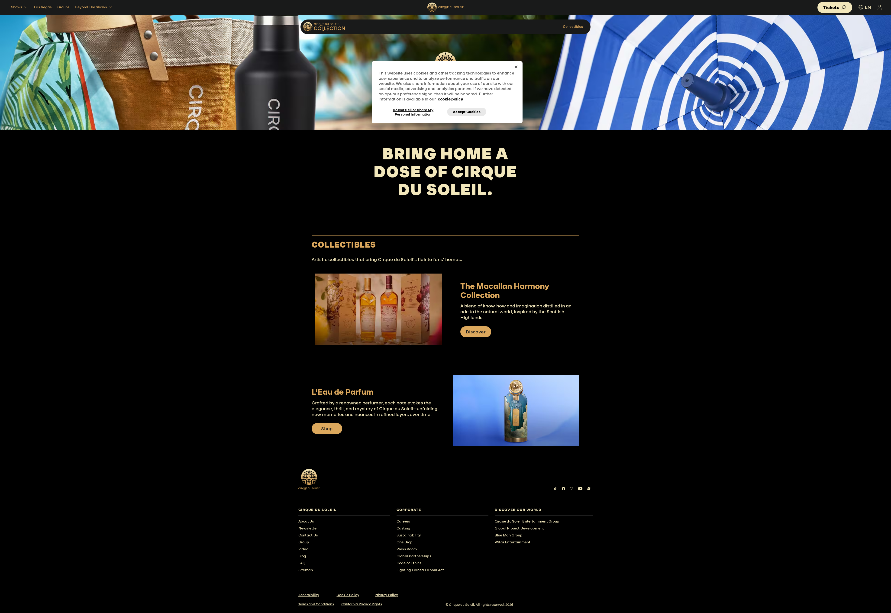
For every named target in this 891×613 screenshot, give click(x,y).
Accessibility (308, 595)
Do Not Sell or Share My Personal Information (413, 112)
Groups (63, 7)
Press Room (407, 549)
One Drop (405, 542)
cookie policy (450, 99)
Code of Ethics (409, 563)
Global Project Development (519, 528)
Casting (403, 528)
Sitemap (305, 570)
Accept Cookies (467, 112)
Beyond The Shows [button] (91, 7)
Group (303, 542)
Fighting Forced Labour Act (420, 570)
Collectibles (573, 26)
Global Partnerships (414, 556)
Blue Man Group (509, 535)
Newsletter (308, 528)
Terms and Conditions (316, 604)
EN (868, 7)
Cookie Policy (347, 595)
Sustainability (409, 535)
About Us (306, 521)
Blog (302, 556)
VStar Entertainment (512, 542)
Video (303, 549)
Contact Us (308, 535)
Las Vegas (43, 7)
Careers (403, 521)
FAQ (302, 563)
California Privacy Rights (361, 604)
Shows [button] (16, 7)
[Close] (516, 67)
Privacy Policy (386, 595)
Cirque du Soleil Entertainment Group (527, 521)
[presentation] (344, 510)
